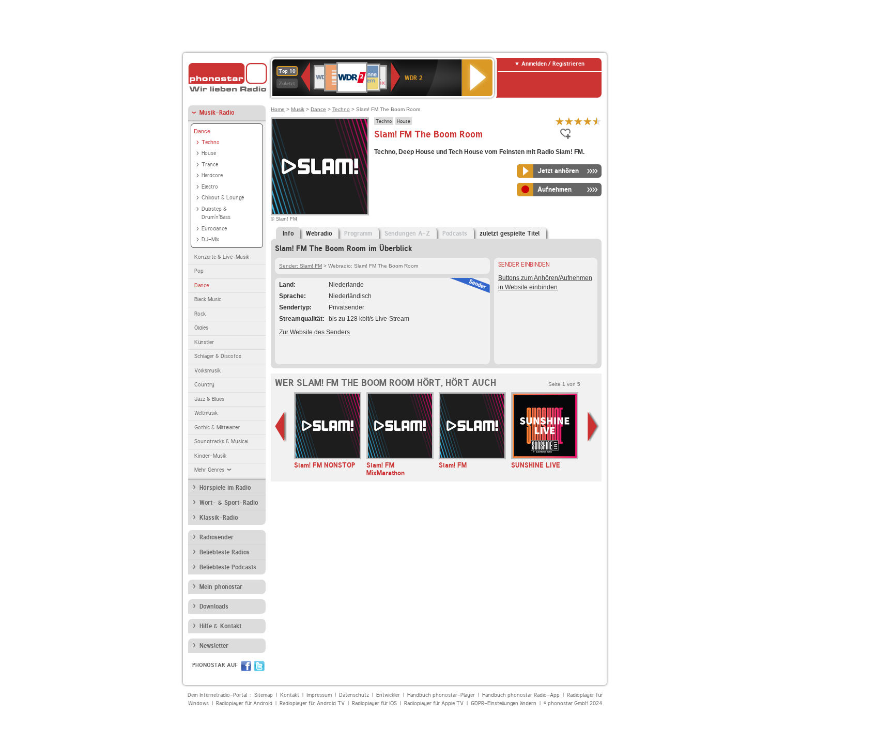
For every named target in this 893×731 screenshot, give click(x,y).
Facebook (246, 666)
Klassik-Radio (218, 517)
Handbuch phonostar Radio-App (521, 695)
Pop (199, 271)
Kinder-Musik (210, 456)
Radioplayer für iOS (374, 703)
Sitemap (263, 695)
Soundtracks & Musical (221, 441)
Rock (200, 313)
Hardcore (212, 175)
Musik (297, 109)
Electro (210, 186)
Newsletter (213, 645)
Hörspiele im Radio (225, 487)
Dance (202, 131)
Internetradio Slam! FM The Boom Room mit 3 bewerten (578, 121)
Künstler (204, 342)
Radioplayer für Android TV (312, 703)
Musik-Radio (216, 112)
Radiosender (216, 537)
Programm (358, 233)
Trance (210, 164)
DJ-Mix (210, 239)
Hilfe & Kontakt (220, 626)
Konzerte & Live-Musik (221, 257)
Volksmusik (207, 370)
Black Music (207, 299)
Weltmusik (206, 413)
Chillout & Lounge (223, 197)
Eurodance (214, 228)
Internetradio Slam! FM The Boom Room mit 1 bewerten (559, 121)
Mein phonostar (220, 586)
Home (278, 109)
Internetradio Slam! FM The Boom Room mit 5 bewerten (597, 121)
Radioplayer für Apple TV (434, 703)
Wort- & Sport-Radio (228, 502)
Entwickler (388, 695)
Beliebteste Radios (224, 552)
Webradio (319, 233)
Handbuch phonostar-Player (441, 695)
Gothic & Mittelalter (217, 427)
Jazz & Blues (209, 399)
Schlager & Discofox (217, 356)
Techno (211, 142)
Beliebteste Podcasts (227, 567)
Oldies (201, 327)
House (209, 153)
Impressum (319, 695)
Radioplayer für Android (244, 703)
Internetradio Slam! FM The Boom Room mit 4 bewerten (587, 121)
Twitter (259, 666)
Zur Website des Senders (314, 332)
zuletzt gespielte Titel (510, 233)
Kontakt (289, 695)
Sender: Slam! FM (300, 266)
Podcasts (454, 233)
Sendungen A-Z (407, 233)
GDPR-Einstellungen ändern (503, 703)
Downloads (213, 606)
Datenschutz (354, 695)
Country (204, 384)
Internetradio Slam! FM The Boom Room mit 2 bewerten (569, 121)
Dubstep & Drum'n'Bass (216, 213)
